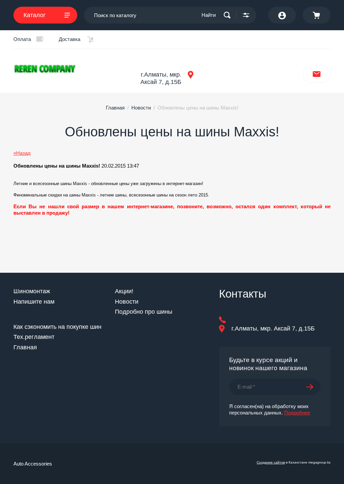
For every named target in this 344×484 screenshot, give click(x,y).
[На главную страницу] (67, 68)
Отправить (313, 387)
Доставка (69, 39)
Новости (141, 108)
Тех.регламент (33, 337)
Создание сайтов (271, 462)
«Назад (22, 153)
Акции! (124, 291)
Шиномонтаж (31, 291)
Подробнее (297, 412)
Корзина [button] (317, 15)
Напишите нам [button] (317, 74)
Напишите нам (33, 301)
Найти (209, 15)
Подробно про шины (143, 311)
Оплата (22, 39)
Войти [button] (282, 15)
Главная (115, 108)
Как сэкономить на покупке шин (57, 326)
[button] (246, 15)
